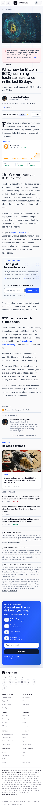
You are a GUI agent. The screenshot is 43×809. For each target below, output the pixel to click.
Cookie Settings (17, 804)
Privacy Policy (16, 772)
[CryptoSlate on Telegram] (22, 681)
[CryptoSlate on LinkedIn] (27, 681)
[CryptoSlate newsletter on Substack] (16, 681)
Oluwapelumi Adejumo (20, 97)
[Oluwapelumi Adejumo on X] (11, 435)
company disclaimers (9, 591)
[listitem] (6, 410)
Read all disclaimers (8, 794)
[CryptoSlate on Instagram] (33, 681)
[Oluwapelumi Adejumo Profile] (4, 98)
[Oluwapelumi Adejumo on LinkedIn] (13, 435)
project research (18, 232)
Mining (8, 65)
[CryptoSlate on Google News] (10, 681)
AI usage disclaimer (13, 542)
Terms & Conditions (33, 801)
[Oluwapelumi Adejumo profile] (5, 422)
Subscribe (21, 651)
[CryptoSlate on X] (4, 681)
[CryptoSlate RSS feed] (4, 687)
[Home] (2, 9)
